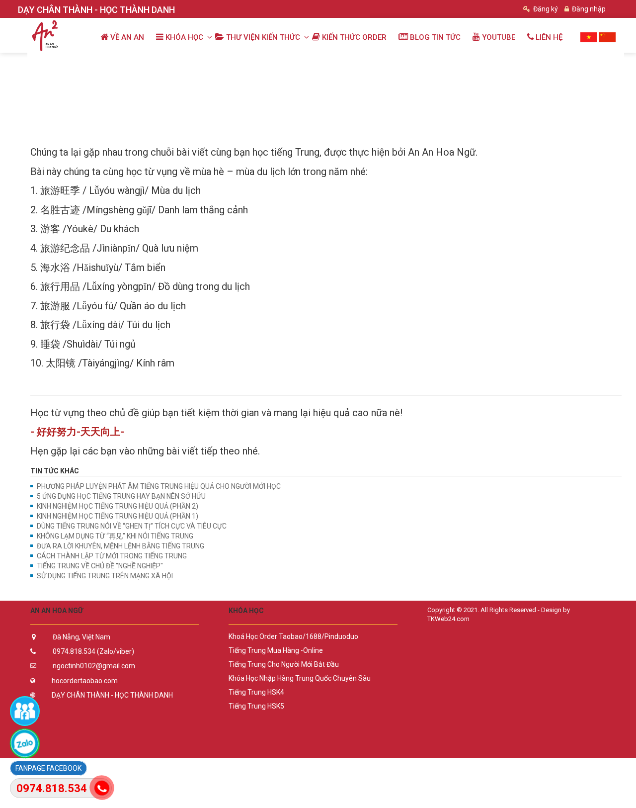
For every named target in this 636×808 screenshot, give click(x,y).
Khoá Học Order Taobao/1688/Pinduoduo (293, 636)
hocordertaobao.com (85, 681)
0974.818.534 (51, 788)
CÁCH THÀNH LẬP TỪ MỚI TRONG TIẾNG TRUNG (112, 556)
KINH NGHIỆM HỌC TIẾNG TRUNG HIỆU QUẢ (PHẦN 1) (117, 516)
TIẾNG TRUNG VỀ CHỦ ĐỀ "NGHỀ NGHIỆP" (100, 566)
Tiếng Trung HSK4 (256, 692)
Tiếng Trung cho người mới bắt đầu (284, 664)
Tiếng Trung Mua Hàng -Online (276, 650)
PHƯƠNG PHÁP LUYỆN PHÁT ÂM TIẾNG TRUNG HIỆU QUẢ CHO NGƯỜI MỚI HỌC (159, 486)
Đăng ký (545, 9)
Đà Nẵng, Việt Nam (81, 637)
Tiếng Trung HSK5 (256, 706)
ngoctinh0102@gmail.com (94, 666)
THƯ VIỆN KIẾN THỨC (120, 63)
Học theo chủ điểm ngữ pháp (218, 63)
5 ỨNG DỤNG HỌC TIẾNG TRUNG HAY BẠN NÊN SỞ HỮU (121, 496)
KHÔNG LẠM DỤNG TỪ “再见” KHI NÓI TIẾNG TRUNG (115, 536)
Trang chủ (51, 63)
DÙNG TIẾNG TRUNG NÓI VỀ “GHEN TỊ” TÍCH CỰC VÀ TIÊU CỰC (132, 526)
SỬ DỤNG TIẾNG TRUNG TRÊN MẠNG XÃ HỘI (105, 576)
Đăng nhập (588, 9)
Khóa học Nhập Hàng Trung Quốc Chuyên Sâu (300, 678)
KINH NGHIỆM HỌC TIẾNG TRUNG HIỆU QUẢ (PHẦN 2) (117, 506)
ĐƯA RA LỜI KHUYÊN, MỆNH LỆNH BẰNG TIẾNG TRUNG (120, 546)
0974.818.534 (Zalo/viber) (93, 651)
